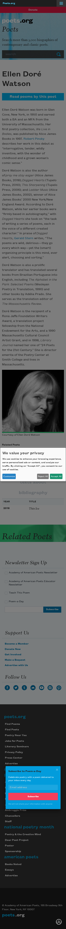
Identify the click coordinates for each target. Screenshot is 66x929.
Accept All (56, 476)
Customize (9, 476)
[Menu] (61, 3)
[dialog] (33, 464)
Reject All (43, 476)
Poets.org (9, 3)
